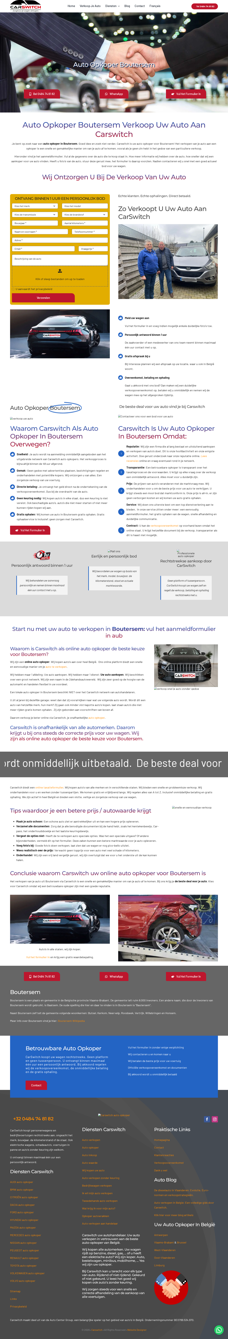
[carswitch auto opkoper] (114, 1115)
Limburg (159, 1265)
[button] (219, 1330)
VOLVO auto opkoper (22, 1280)
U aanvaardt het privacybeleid (34, 289)
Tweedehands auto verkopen (100, 1200)
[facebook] (207, 1119)
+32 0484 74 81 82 (33, 1119)
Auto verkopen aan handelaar (100, 1223)
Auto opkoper (90, 1147)
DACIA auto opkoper (22, 1204)
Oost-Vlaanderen (164, 1257)
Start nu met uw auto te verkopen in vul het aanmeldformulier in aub (114, 632)
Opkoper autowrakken (95, 1216)
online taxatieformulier (49, 787)
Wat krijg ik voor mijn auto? (98, 1208)
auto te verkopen (56, 666)
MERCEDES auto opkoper (25, 1235)
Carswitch (96, 1329)
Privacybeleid (18, 1306)
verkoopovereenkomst (164, 525)
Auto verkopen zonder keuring (100, 1178)
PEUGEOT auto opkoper (24, 1250)
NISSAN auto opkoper (23, 1242)
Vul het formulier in (38, 957)
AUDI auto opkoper (21, 1182)
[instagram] (215, 1119)
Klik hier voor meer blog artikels (173, 1215)
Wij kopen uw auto (93, 1170)
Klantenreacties (164, 1155)
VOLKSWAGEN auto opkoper (27, 1273)
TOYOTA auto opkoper (23, 1265)
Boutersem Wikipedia (71, 1020)
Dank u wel (160, 1170)
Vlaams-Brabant (164, 1242)
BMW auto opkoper (21, 1189)
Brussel (181, 1242)
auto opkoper (96, 717)
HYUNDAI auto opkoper (24, 1220)
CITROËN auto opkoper (24, 1197)
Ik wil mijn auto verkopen (97, 1193)
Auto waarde (90, 1162)
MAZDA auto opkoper (23, 1227)
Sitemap (15, 1291)
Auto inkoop (89, 1155)
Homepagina (162, 1139)
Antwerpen (161, 1235)
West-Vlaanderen (165, 1250)
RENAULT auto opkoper (24, 1258)
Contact (159, 1147)
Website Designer (137, 1329)
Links (13, 1298)
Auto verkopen (91, 1139)
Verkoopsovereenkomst (169, 1162)
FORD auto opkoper (22, 1212)
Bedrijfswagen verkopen (97, 1185)
